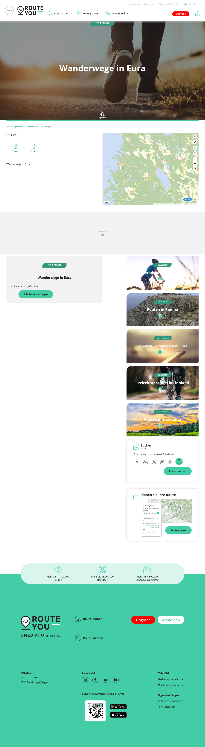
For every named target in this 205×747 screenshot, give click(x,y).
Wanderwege (11, 126)
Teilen (15, 151)
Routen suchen (177, 471)
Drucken (34, 151)
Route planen (93, 619)
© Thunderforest (169, 204)
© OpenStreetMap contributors (186, 204)
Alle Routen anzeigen (36, 294)
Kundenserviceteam (171, 701)
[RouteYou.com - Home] (30, 10)
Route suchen (93, 638)
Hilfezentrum (167, 706)
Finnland (21, 126)
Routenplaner (178, 530)
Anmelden (171, 619)
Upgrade (181, 13)
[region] (150, 169)
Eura (37, 126)
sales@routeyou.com (172, 685)
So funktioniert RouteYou (141, 4)
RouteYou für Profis (168, 4)
